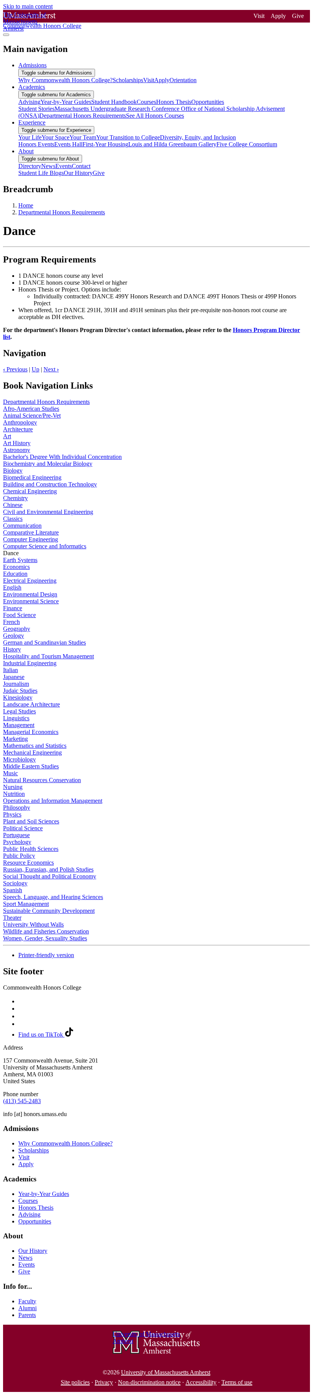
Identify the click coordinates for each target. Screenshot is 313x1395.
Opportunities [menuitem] (207, 102)
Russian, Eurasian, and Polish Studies (48, 869)
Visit (259, 16)
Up (35, 369)
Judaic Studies (20, 690)
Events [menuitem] (63, 166)
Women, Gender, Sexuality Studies (45, 938)
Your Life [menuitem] (30, 137)
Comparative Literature (31, 532)
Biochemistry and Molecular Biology (47, 463)
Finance (12, 608)
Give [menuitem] (99, 173)
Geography (16, 628)
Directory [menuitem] (29, 166)
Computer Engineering (30, 539)
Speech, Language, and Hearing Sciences (53, 897)
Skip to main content (28, 6)
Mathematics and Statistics (34, 745)
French (11, 622)
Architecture (18, 429)
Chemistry (15, 498)
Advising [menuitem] (29, 102)
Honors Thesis (35, 1207)
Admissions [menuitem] (32, 65)
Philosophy (16, 807)
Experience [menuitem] (31, 122)
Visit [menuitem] (148, 80)
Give (298, 16)
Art (7, 436)
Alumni (27, 1308)
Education (15, 573)
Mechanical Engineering (32, 752)
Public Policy (19, 855)
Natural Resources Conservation (42, 780)
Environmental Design (30, 594)
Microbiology (19, 759)
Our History (32, 1251)
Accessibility (201, 1382)
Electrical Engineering (29, 580)
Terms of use (236, 1382)
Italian (10, 670)
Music (10, 773)
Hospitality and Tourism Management (48, 656)
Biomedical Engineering (32, 477)
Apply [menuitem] (161, 80)
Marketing (15, 739)
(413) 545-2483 (22, 1101)
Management (18, 725)
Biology (13, 470)
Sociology (15, 883)
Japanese (13, 677)
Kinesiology (17, 697)
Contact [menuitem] (81, 166)
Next (51, 369)
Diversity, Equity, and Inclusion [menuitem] (198, 137)
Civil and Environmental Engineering (48, 512)
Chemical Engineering (30, 491)
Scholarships (33, 1150)
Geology (13, 635)
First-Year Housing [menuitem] (105, 144)
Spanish (12, 890)
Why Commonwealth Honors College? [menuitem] (65, 80)
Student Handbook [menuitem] (114, 102)
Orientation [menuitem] (183, 80)
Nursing (13, 787)
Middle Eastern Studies (31, 766)
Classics (13, 518)
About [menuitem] (26, 151)
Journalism (16, 683)
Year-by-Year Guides (43, 1194)
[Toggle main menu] (6, 35)
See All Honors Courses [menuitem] (155, 115)
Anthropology (20, 422)
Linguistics (16, 718)
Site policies (75, 1382)
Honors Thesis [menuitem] (173, 102)
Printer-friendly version (46, 955)
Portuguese (16, 835)
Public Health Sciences (30, 849)
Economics (16, 567)
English (12, 587)
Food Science (19, 615)
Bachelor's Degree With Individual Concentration (62, 457)
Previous (15, 369)
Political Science (23, 828)
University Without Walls (33, 924)
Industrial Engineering (29, 663)
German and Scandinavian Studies (44, 642)
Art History (17, 443)
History (12, 649)
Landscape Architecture (31, 704)
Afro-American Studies (31, 408)
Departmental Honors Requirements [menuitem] (82, 115)
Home (25, 205)
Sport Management (26, 904)
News (25, 1257)
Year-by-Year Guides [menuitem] (65, 102)
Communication (22, 525)
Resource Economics (28, 862)
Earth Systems (20, 560)
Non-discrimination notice (149, 1382)
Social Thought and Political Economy (49, 876)
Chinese (13, 505)
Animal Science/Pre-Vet (32, 415)
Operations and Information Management (52, 800)
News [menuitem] (48, 166)
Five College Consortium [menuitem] (246, 144)
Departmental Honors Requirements (61, 212)
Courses (28, 1200)
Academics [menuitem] (31, 87)
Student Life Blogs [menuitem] (41, 173)
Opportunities (34, 1221)
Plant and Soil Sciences (31, 821)
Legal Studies (19, 711)
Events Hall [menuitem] (68, 144)
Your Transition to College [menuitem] (128, 137)
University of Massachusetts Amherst (165, 1372)
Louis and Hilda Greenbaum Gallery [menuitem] (172, 144)
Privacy (104, 1382)
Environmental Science (31, 601)
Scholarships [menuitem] (128, 80)
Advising (29, 1214)
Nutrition (14, 794)
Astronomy (16, 450)
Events (26, 1264)
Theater (12, 917)
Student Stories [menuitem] (36, 108)
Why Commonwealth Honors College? (65, 1143)
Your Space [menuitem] (55, 137)
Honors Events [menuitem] (36, 144)
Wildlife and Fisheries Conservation (46, 931)
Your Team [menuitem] (82, 137)
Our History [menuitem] (78, 173)
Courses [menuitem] (146, 102)
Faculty (27, 1301)
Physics (12, 814)
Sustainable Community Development (49, 910)
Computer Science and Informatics (44, 546)
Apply (278, 16)
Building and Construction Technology (50, 484)
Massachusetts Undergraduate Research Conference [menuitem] (118, 108)
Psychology (17, 842)
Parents (27, 1315)
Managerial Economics (30, 732)
